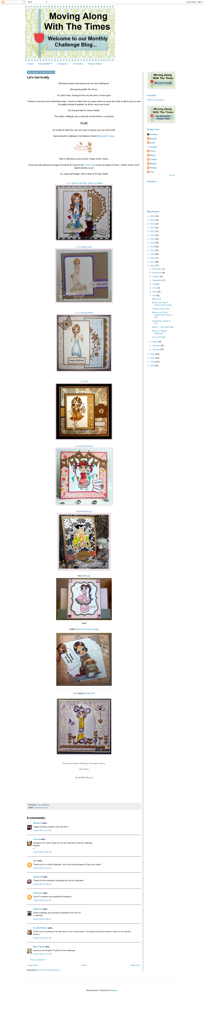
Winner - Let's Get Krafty (163, 327)
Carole (68, 183)
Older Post (135, 965)
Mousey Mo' (89, 693)
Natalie (153, 163)
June (155, 288)
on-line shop (89, 165)
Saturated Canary (107, 136)
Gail (35, 861)
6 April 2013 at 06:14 (42, 884)
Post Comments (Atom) (49, 970)
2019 (152, 243)
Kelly (78, 247)
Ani (86, 381)
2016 (152, 254)
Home (30, 64)
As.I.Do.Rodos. (40, 928)
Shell (75, 693)
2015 (152, 258)
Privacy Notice (95, 64)
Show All (172, 175)
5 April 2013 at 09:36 (42, 852)
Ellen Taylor (38, 946)
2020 (152, 239)
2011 (152, 358)
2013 (152, 265)
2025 (152, 220)
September (158, 280)
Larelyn (153, 159)
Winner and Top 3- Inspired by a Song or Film (162, 314)
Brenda (153, 138)
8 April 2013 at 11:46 (42, 938)
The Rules (78, 64)
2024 (152, 224)
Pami (77, 446)
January (156, 349)
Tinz (152, 172)
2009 (152, 365)
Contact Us (62, 64)
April (155, 295)
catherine (37, 909)
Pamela (153, 168)
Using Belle (87, 312)
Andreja (153, 134)
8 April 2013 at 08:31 (42, 919)
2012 (152, 354)
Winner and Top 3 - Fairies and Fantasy (162, 303)
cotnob (36, 839)
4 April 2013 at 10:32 (42, 830)
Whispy (86, 576)
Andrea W (37, 877)
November (157, 272)
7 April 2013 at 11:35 (42, 900)
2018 (152, 246)
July (155, 284)
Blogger (113, 990)
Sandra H (37, 823)
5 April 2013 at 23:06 (42, 868)
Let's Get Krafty (159, 337)
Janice (77, 312)
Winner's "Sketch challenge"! (159, 332)
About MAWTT (45, 64)
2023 (152, 227)
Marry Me (86, 247)
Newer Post (33, 965)
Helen (152, 155)
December (157, 269)
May (155, 292)
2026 (152, 216)
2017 (152, 250)
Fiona (152, 151)
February (157, 345)
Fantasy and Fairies (160, 309)
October (156, 276)
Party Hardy (86, 446)
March (156, 342)
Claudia (153, 147)
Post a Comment (37, 960)
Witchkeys (86, 511)
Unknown (37, 893)
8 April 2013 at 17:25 (42, 954)
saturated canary (41, 808)
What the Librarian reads (87, 629)
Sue (81, 381)
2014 (152, 262)
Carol (152, 143)
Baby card (156, 299)
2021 (152, 235)
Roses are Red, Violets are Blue (87, 183)
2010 (152, 362)
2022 (152, 231)
